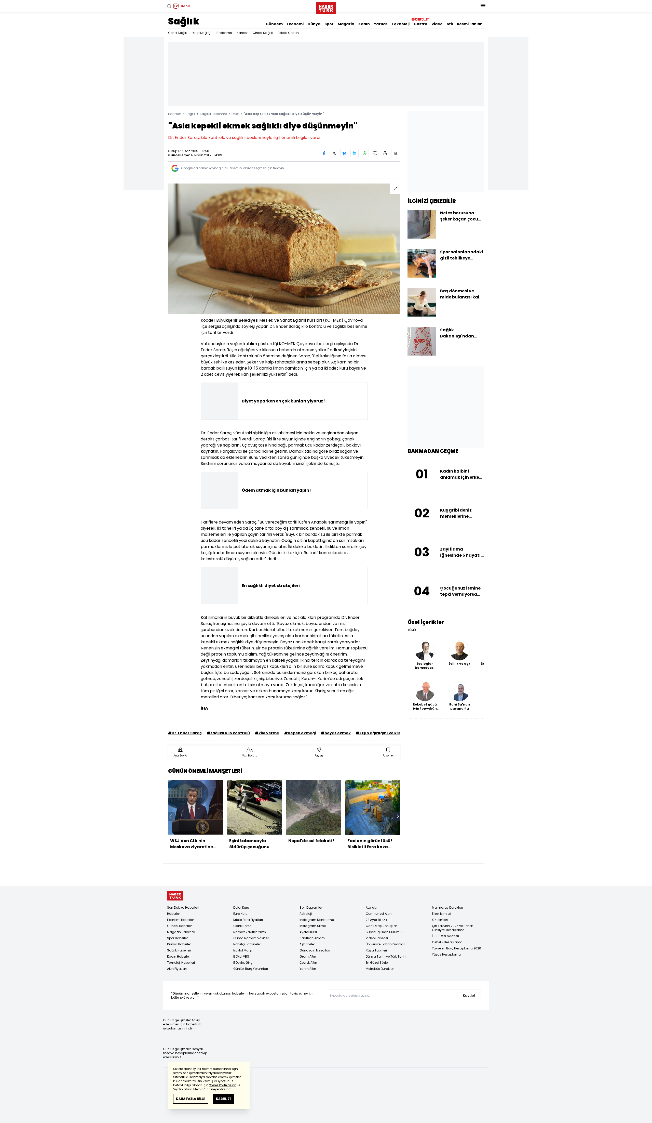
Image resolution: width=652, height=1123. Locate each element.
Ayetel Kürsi (308, 932)
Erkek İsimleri (441, 913)
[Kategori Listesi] (483, 6)
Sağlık (183, 21)
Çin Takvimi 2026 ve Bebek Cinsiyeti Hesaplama (452, 928)
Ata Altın (372, 907)
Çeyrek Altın (308, 962)
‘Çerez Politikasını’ (222, 1085)
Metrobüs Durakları (380, 969)
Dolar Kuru (241, 907)
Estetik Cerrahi (289, 33)
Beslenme (224, 33)
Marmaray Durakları (447, 907)
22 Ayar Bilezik (376, 920)
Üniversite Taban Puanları (385, 944)
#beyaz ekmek (336, 733)
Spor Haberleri (177, 938)
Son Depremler (311, 907)
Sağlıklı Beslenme (213, 114)
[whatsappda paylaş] (365, 153)
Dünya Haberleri (179, 944)
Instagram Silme (313, 926)
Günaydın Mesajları (315, 950)
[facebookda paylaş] (324, 153)
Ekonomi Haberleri (181, 920)
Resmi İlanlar (469, 24)
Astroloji (306, 913)
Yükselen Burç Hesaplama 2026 (456, 948)
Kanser (242, 33)
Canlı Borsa (242, 926)
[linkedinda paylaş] (354, 153)
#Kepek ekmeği (300, 733)
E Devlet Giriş (242, 962)
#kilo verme (267, 733)
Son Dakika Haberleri (183, 907)
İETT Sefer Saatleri (445, 936)
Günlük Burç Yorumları (250, 969)
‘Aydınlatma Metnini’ (189, 1089)
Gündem (274, 24)
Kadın (364, 24)
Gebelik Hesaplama (447, 942)
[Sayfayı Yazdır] (385, 153)
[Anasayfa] (175, 895)
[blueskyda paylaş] (344, 153)
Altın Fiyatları (177, 969)
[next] (397, 816)
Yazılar (380, 24)
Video (437, 24)
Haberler (174, 114)
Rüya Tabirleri (376, 950)
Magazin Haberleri (181, 932)
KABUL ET (224, 1098)
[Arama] (169, 6)
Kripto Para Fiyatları (248, 920)
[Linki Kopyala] (395, 153)
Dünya (314, 24)
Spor (329, 24)
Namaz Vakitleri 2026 (249, 932)
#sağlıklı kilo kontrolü (228, 733)
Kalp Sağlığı (202, 33)
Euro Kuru (240, 913)
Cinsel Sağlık (263, 33)
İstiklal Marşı (242, 950)
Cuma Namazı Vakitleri (251, 938)
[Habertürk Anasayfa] (326, 7)
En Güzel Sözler (377, 962)
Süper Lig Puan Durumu (384, 932)
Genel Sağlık (177, 33)
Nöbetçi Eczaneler (247, 944)
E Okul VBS (241, 956)
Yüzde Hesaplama (446, 954)
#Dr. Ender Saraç (185, 733)
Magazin (346, 24)
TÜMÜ (412, 630)
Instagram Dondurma (317, 920)
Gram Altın (308, 956)
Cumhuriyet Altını (379, 913)
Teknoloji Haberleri (181, 962)
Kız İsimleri (440, 920)
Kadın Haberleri (179, 956)
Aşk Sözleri (308, 944)
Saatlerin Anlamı (312, 938)
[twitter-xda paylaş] (334, 153)
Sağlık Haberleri (179, 950)
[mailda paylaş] (375, 153)
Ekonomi (295, 24)
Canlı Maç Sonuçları (382, 926)
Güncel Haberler (179, 926)
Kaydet (469, 995)
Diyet (235, 114)
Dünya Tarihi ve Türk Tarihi (386, 956)
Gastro (420, 24)
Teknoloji (400, 24)
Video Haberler (377, 938)
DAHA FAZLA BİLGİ (190, 1098)
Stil (450, 24)
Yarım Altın (308, 969)
